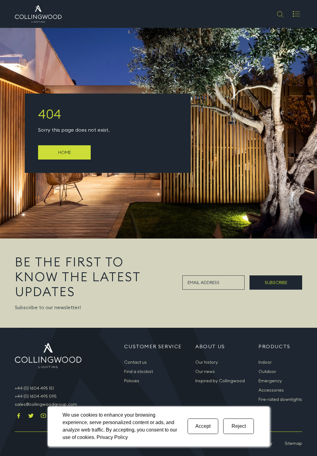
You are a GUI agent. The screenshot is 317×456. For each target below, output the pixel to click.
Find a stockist (138, 371)
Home (64, 152)
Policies (131, 381)
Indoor (265, 362)
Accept (203, 426)
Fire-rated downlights (280, 399)
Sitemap (293, 443)
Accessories (271, 390)
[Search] (279, 14)
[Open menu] (296, 14)
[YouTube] (43, 416)
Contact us (135, 362)
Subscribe (276, 282)
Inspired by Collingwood (220, 381)
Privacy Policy (112, 437)
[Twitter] (31, 416)
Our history (206, 362)
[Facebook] (18, 416)
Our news (205, 371)
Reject (239, 426)
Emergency (270, 381)
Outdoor (267, 371)
